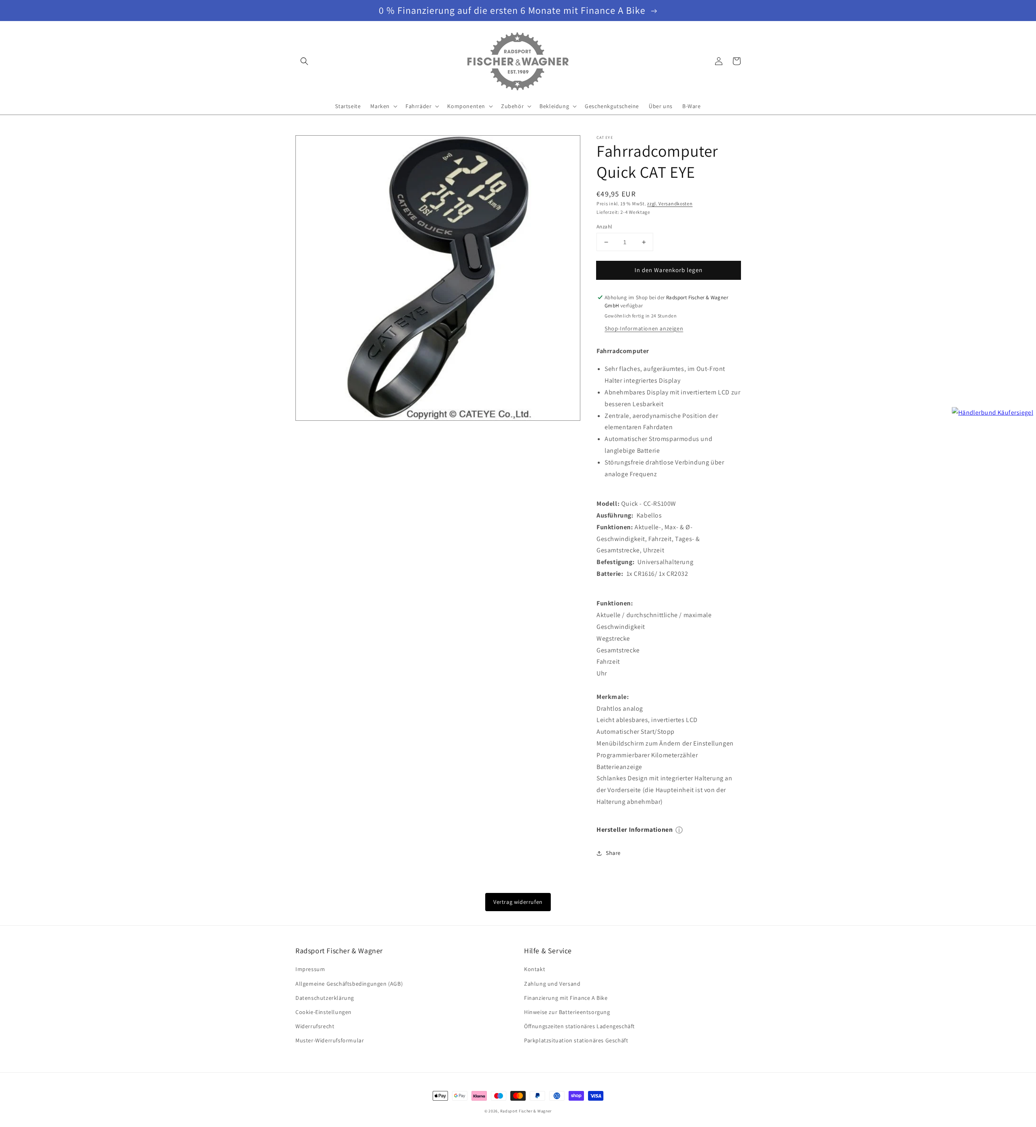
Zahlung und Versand (552, 983)
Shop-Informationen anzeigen (644, 328)
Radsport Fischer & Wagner (526, 1111)
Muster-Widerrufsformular (329, 1040)
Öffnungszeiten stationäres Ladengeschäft (579, 1026)
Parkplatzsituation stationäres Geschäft (576, 1040)
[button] (304, 61)
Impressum (310, 969)
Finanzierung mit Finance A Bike (566, 997)
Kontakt (534, 969)
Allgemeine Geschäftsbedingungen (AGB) (349, 983)
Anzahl (604, 226)
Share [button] (613, 852)
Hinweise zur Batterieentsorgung (567, 1012)
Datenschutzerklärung (324, 997)
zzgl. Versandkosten (669, 203)
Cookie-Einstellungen (323, 1012)
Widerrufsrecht (314, 1026)
